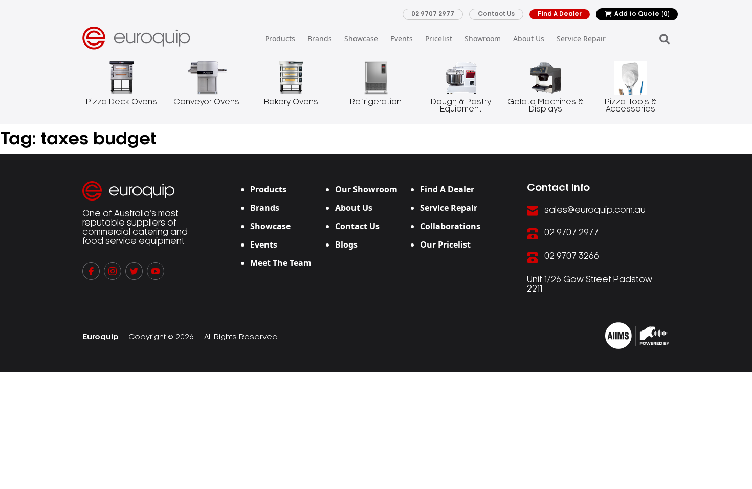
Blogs (346, 244)
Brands (319, 38)
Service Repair (581, 38)
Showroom (483, 38)
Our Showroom (366, 189)
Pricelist (438, 38)
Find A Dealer (560, 14)
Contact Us (496, 14)
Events (401, 38)
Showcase (361, 38)
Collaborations (450, 226)
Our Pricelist (445, 244)
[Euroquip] (637, 335)
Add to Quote (642, 14)
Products (280, 38)
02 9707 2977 (432, 14)
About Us (528, 38)
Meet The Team (281, 263)
